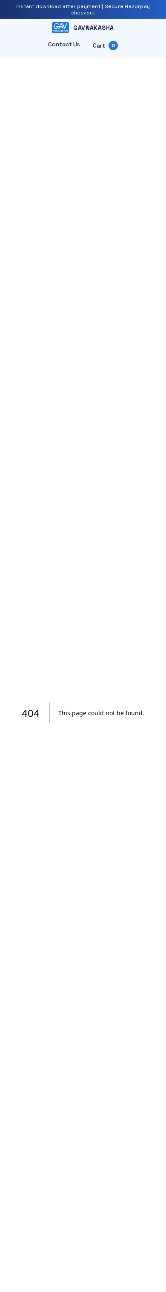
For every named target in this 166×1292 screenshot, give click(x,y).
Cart (104, 45)
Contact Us (64, 44)
